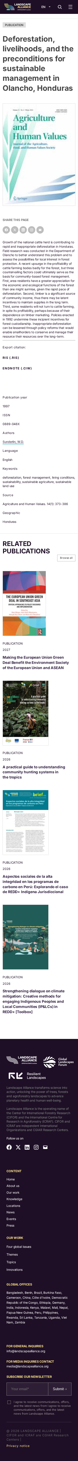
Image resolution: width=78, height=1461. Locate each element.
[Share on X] (14, 230)
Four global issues (18, 1246)
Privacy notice (18, 1446)
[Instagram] (31, 230)
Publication (14, 25)
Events (11, 1219)
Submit (59, 1389)
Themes (12, 1254)
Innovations (14, 1269)
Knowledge (14, 1199)
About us (12, 1186)
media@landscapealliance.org (27, 1366)
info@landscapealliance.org (25, 1351)
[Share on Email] (40, 230)
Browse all (66, 557)
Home (10, 1179)
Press (10, 1225)
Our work (13, 1192)
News (10, 1212)
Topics (11, 1262)
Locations (13, 1205)
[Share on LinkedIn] (23, 230)
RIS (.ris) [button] (11, 357)
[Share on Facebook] (6, 230)
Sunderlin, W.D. (13, 442)
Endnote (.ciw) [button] (18, 368)
